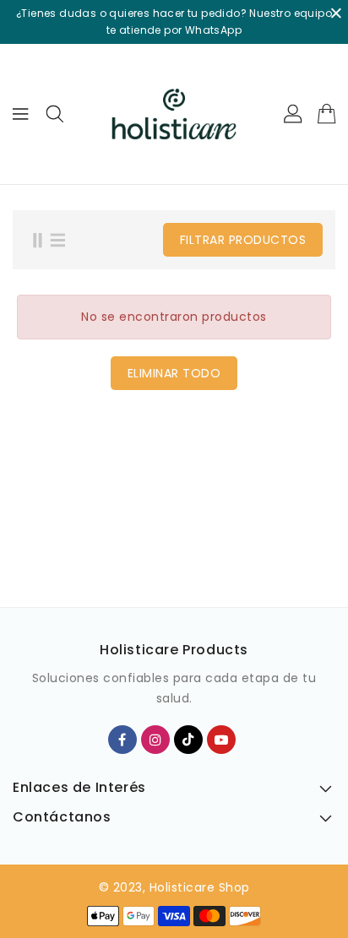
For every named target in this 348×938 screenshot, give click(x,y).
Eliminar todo (174, 373)
